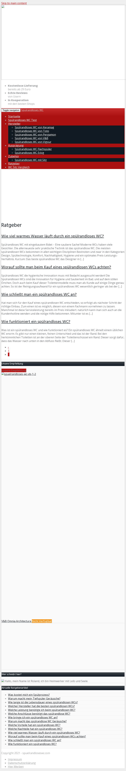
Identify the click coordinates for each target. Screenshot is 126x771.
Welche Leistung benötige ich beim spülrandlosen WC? (41, 710)
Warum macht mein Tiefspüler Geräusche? (34, 698)
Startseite (14, 116)
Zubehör (13, 156)
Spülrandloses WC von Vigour (33, 142)
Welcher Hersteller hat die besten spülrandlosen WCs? (41, 706)
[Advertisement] (63, 195)
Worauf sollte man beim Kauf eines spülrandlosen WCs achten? (56, 267)
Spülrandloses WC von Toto (32, 131)
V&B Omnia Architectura (16, 621)
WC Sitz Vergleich (19, 167)
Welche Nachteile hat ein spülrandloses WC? (35, 729)
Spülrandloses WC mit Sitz (31, 160)
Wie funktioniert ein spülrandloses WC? (35, 322)
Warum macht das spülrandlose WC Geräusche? (37, 721)
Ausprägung (16, 145)
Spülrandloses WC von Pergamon (35, 134)
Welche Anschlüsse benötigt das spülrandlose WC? (39, 713)
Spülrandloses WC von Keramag (34, 127)
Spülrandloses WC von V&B (31, 138)
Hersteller (14, 124)
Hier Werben (16, 766)
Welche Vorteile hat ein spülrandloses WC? (34, 725)
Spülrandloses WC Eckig (29, 152)
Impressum (15, 759)
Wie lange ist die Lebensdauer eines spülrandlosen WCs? (43, 702)
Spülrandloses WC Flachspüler (33, 149)
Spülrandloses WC (32, 110)
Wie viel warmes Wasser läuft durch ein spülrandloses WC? (52, 236)
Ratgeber (14, 163)
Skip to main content (14, 3)
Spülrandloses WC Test (22, 120)
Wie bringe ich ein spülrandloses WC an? (33, 717)
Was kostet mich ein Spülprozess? (29, 695)
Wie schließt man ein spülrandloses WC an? (39, 295)
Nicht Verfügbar (42, 621)
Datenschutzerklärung (22, 763)
